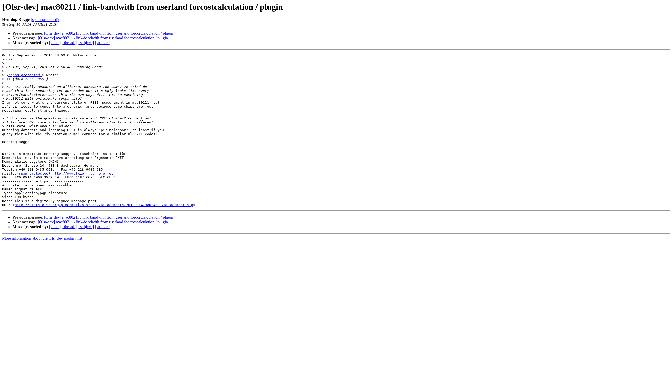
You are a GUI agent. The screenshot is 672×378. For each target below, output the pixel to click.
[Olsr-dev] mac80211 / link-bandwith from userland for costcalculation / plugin (103, 38)
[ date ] (55, 42)
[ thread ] (69, 42)
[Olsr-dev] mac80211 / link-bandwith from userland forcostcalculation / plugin (108, 33)
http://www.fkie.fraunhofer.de (82, 173)
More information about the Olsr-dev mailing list (42, 238)
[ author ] (102, 42)
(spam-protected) (45, 19)
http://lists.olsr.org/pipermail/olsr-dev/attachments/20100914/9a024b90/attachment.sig (104, 205)
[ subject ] (86, 42)
